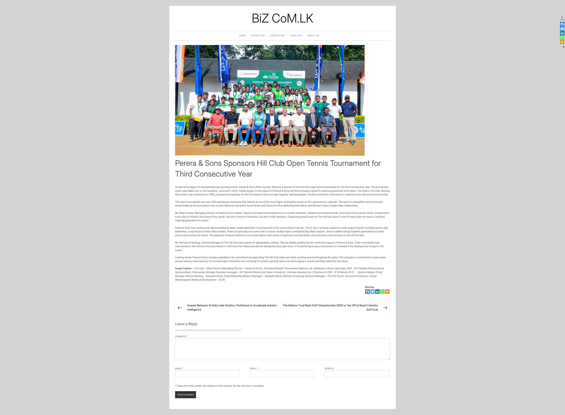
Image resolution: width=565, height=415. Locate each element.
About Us (313, 35)
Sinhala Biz (277, 35)
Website (329, 368)
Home (242, 35)
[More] (387, 291)
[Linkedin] (377, 291)
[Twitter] (372, 291)
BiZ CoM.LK (282, 18)
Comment (181, 336)
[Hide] (564, 47)
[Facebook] (367, 291)
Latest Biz (258, 35)
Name (179, 368)
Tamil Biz (296, 35)
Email (254, 368)
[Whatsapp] (382, 291)
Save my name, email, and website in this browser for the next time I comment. (221, 385)
